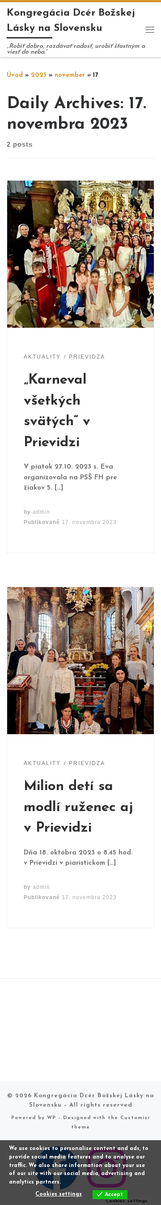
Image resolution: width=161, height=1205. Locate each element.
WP (51, 1118)
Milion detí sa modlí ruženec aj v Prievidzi (78, 807)
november (70, 75)
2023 (39, 75)
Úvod (15, 75)
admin (41, 512)
